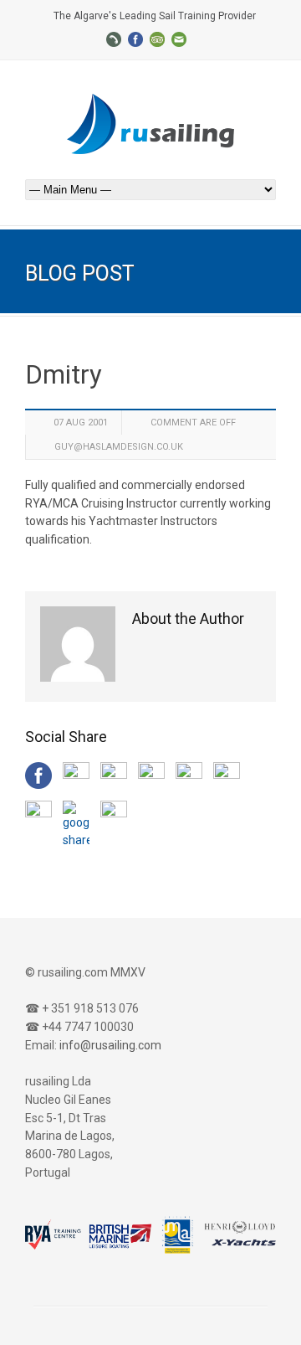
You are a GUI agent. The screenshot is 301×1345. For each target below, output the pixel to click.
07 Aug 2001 (81, 422)
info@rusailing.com (110, 1045)
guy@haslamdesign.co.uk (118, 446)
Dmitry (63, 374)
